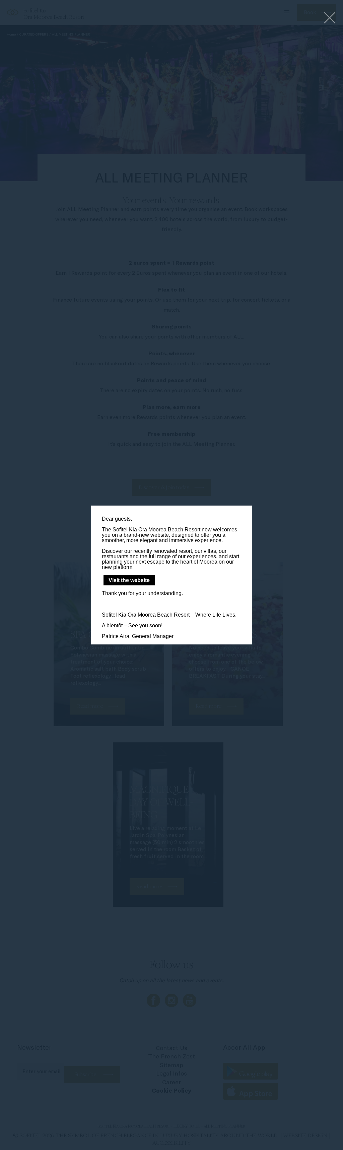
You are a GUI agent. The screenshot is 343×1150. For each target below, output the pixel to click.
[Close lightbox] (329, 18)
